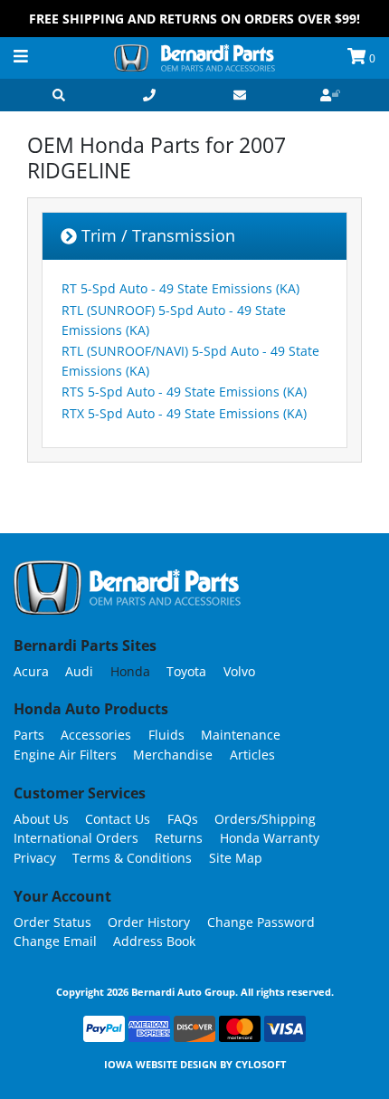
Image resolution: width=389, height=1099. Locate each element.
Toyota (186, 671)
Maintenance (240, 734)
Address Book (154, 941)
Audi (79, 671)
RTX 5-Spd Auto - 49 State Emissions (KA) (184, 413)
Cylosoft (260, 1064)
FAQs (182, 818)
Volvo (239, 671)
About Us (41, 818)
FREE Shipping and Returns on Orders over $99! (194, 18)
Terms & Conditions (132, 857)
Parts (29, 734)
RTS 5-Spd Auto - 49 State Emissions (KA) (184, 391)
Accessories (96, 734)
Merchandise (173, 754)
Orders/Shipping (265, 818)
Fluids (166, 734)
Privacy (35, 857)
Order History (149, 922)
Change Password (261, 922)
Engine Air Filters (65, 754)
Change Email (55, 941)
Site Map (235, 857)
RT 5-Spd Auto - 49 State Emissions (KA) (180, 288)
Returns (179, 837)
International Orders (76, 837)
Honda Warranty (269, 837)
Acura (31, 671)
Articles (252, 754)
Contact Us (117, 818)
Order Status (52, 922)
